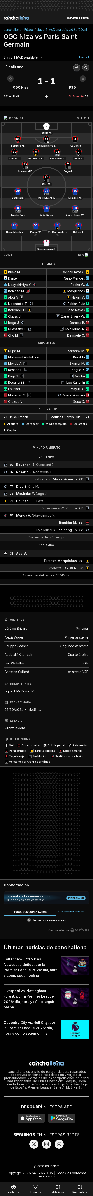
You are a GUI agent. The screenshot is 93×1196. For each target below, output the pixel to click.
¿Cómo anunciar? (46, 1166)
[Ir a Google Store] (61, 1118)
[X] (33, 1144)
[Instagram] (46, 1144)
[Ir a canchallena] (16, 18)
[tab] (30, 912)
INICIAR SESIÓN (78, 17)
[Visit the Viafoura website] (79, 930)
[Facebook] (59, 1144)
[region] (46, 922)
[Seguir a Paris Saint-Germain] (83, 78)
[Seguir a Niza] (10, 78)
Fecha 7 (84, 57)
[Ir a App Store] (31, 1118)
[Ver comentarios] (85, 67)
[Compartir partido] (76, 67)
